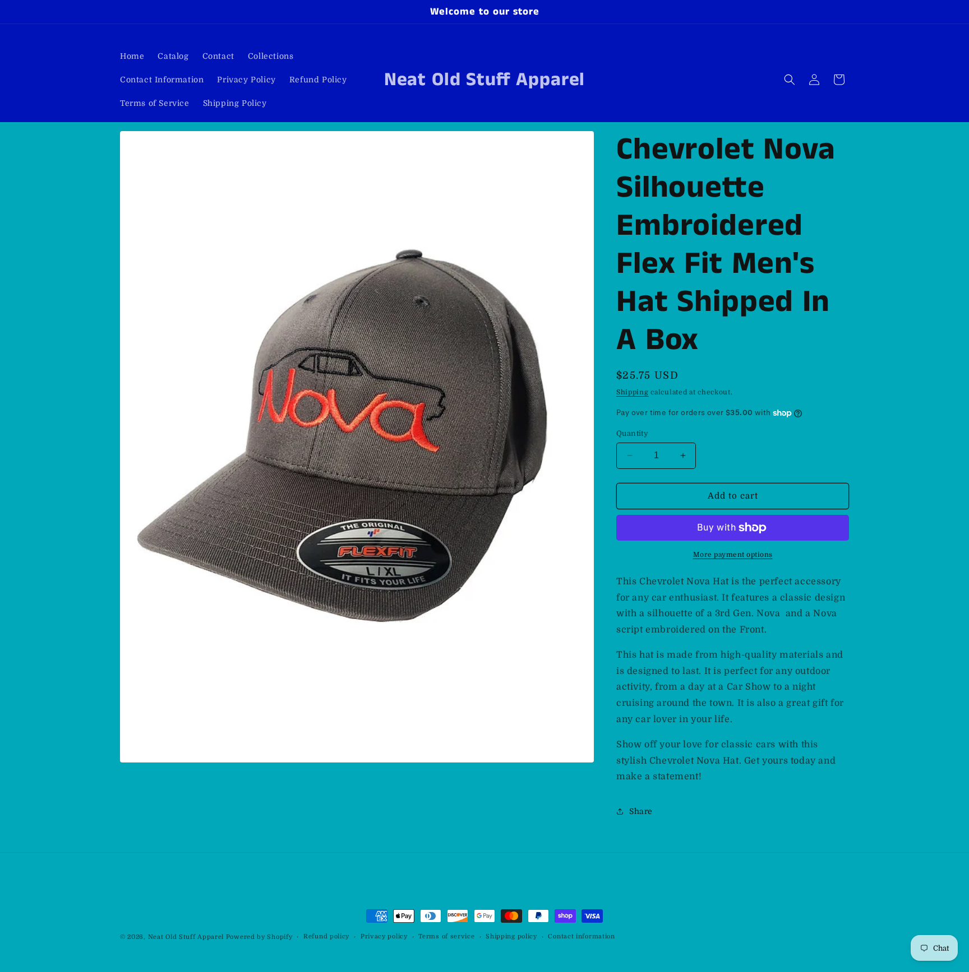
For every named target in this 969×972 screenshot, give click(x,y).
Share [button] (641, 811)
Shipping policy (511, 936)
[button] (789, 79)
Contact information (581, 936)
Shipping (632, 392)
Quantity (632, 433)
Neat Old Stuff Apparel (186, 937)
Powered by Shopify (259, 937)
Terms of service (446, 936)
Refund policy (326, 936)
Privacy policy (384, 936)
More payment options (733, 555)
